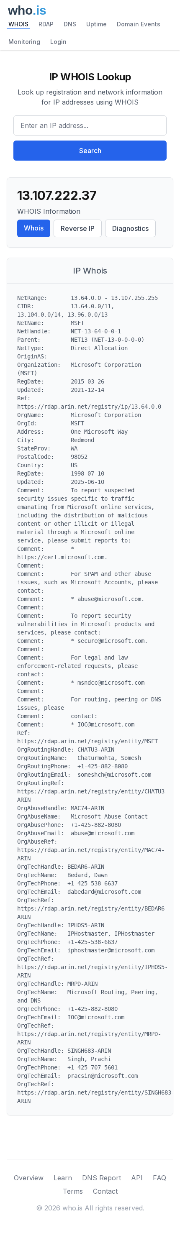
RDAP (46, 24)
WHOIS (18, 24)
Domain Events (138, 24)
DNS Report (101, 1178)
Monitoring (24, 41)
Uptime (96, 24)
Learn (63, 1178)
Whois (34, 228)
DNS (70, 24)
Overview (29, 1178)
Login (58, 41)
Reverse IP (78, 228)
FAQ (159, 1178)
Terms (73, 1191)
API (137, 1178)
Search (90, 150)
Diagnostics (130, 228)
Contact (105, 1191)
